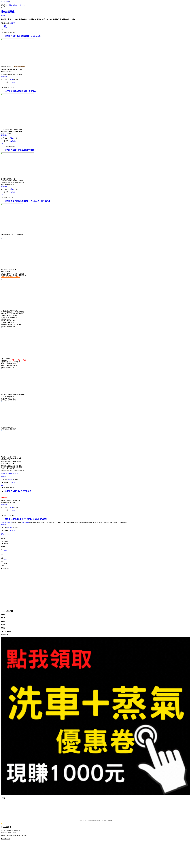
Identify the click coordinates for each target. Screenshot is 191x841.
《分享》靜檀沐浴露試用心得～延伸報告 (20, 91)
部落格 (5, 27)
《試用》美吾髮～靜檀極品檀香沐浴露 (19, 150)
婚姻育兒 (12, 23)
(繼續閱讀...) (4, 76)
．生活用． (13, 82)
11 (6, 535)
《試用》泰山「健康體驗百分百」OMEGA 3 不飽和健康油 (27, 201)
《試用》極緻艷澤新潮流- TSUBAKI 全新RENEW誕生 (25, 519)
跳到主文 (3, 15)
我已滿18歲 (3, 838)
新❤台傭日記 (8, 11)
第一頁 (2, 535)
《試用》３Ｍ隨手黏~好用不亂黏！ (17, 491)
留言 (12, 79)
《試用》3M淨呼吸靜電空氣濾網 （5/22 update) (22, 36)
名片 (5, 29)
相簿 (5, 26)
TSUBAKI (25, 523)
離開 (9, 838)
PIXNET (84, 820)
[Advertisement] (8, 811)
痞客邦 (9, 79)
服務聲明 (110, 820)
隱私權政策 (103, 820)
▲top (2, 84)
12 (7, 535)
